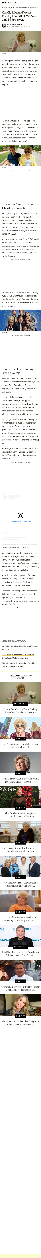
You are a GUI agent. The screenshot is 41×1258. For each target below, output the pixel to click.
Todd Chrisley (25, 74)
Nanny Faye (13, 131)
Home (4, 7)
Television (10, 7)
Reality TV (19, 7)
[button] (37, 2)
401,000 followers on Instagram (15, 230)
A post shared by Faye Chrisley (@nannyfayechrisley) (20, 544)
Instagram (6, 563)
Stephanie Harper (15, 24)
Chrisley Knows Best (31, 7)
